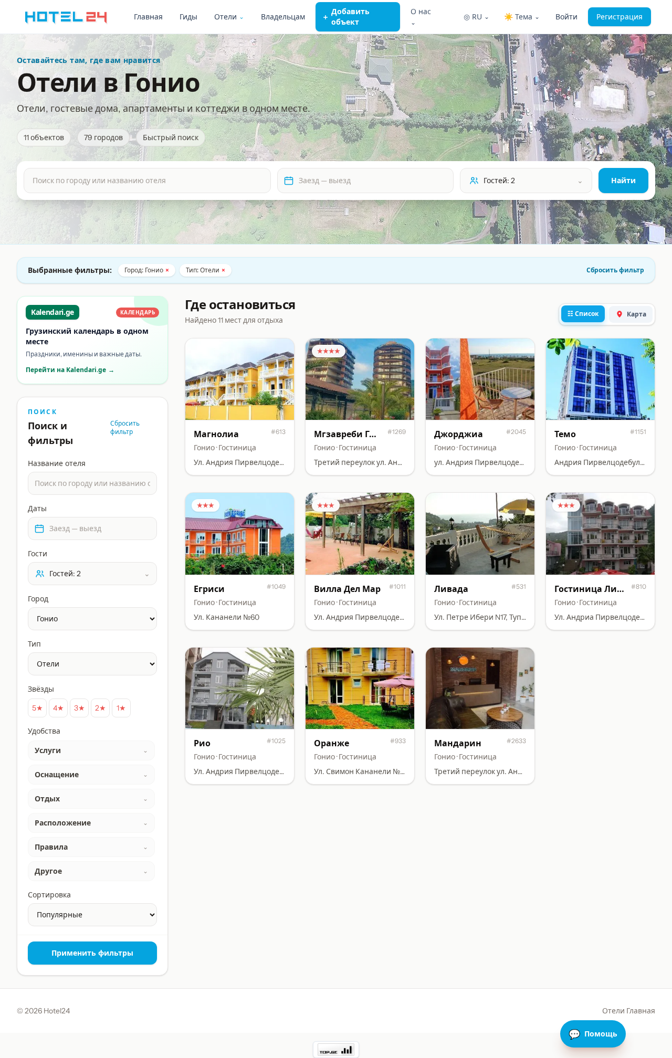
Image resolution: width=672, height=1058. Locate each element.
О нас (421, 16)
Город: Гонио (146, 270)
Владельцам (283, 17)
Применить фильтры (92, 953)
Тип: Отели (205, 270)
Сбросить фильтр (615, 270)
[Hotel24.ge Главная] (66, 17)
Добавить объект (346, 16)
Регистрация (619, 17)
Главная (148, 17)
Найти (623, 180)
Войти (566, 17)
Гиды (188, 17)
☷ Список (583, 313)
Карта (636, 314)
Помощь (593, 1034)
